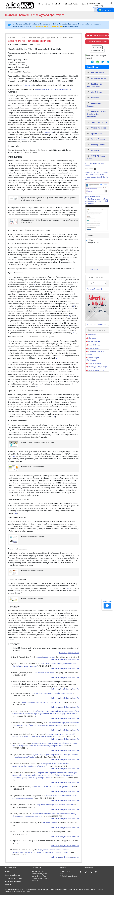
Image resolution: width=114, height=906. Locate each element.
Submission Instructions (13, 878)
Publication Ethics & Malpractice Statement (96, 114)
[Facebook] (80, 872)
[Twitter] (86, 872)
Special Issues (97, 133)
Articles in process (98, 128)
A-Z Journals (49, 4)
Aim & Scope (96, 92)
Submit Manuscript (99, 122)
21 (66, 588)
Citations (95, 98)
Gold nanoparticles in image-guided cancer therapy (41, 702)
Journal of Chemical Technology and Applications (53, 89)
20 (77, 555)
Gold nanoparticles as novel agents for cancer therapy (52, 693)
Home (40, 4)
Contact (85, 4)
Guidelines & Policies (71, 4)
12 (56, 358)
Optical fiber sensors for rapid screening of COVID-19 (53, 786)
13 (55, 372)
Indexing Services (98, 145)
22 (68, 588)
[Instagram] (96, 872)
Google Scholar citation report (94, 164)
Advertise (95, 150)
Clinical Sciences (94, 341)
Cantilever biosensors (49, 823)
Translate (100, 8)
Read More (94, 269)
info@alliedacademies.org (68, 876)
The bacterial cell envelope (44, 673)
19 (16, 513)
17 (14, 456)
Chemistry (92, 335)
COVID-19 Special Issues (96, 157)
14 (36, 386)
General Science (94, 348)
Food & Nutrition (94, 345)
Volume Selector (98, 139)
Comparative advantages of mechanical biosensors (55, 805)
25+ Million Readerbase (99, 35)
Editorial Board (97, 72)
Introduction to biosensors (45, 657)
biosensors (49, 132)
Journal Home (92, 67)
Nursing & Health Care (96, 370)
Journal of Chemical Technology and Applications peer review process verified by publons (96, 200)
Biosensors (29, 85)
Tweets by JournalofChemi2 (96, 324)
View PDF (98, 47)
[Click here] (97, 188)
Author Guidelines (98, 78)
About (57, 4)
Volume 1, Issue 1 (94, 289)
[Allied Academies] (19, 5)
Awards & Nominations (97, 41)
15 (54, 416)
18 (70, 480)
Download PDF (98, 51)
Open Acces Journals (12, 875)
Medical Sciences (94, 363)
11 (75, 333)
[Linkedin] (91, 872)
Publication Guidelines (13, 881)
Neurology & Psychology (97, 367)
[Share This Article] (90, 62)
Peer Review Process (94, 104)
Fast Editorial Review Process (94, 85)
